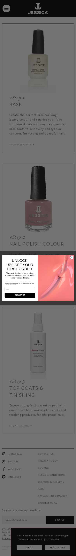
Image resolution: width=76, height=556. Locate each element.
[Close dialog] (71, 257)
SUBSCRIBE (20, 295)
